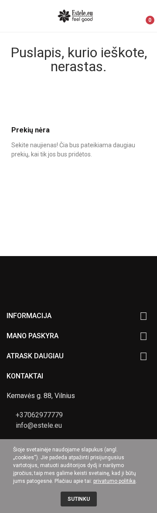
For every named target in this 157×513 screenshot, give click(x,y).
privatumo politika (114, 481)
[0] (143, 16)
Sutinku (79, 499)
